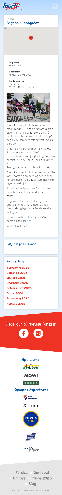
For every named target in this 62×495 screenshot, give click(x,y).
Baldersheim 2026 (19, 288)
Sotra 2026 (15, 293)
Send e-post (28, 87)
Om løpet (41, 472)
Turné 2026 (42, 478)
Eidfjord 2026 (16, 278)
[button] (31, 38)
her (30, 217)
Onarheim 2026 (17, 283)
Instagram (38, 333)
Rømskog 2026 (17, 273)
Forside (21, 472)
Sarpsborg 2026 (18, 267)
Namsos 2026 (16, 303)
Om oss (19, 478)
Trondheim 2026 (18, 298)
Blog (32, 483)
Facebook (24, 333)
